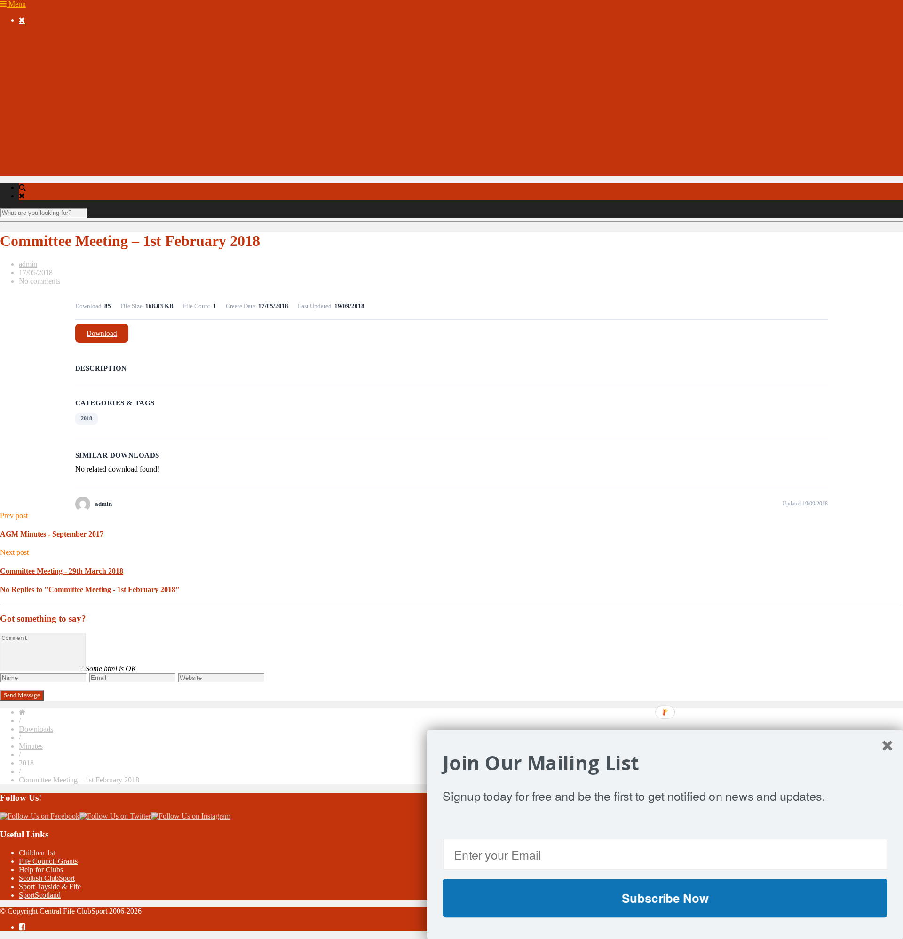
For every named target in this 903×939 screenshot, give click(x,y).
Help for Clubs (41, 870)
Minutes (31, 746)
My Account (37, 146)
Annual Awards (42, 121)
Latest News (56, 95)
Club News (73, 70)
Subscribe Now (665, 897)
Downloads (36, 138)
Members (33, 53)
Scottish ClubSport (47, 878)
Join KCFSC (57, 78)
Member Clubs (60, 61)
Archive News (59, 112)
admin (28, 264)
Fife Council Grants (48, 861)
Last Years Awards (65, 129)
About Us (33, 44)
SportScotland (40, 895)
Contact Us (35, 163)
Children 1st (37, 853)
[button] (665, 763)
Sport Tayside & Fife (50, 887)
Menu (16, 4)
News (27, 87)
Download (102, 333)
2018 (86, 418)
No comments (39, 281)
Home (28, 36)
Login (46, 154)
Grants (29, 171)
